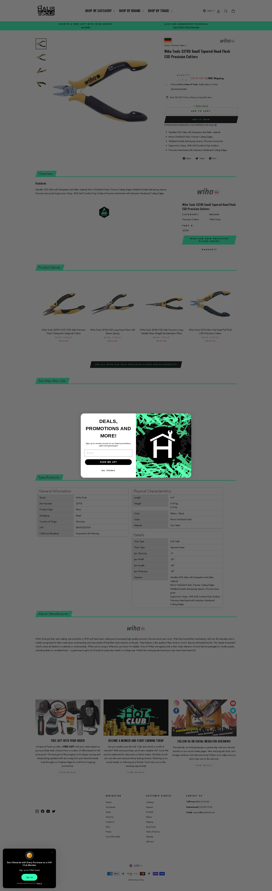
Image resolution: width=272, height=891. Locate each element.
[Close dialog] (188, 417)
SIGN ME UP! (108, 462)
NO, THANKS (108, 471)
